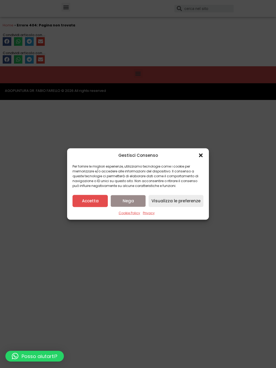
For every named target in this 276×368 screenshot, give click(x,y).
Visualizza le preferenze (176, 201)
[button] (200, 155)
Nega (128, 201)
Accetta (90, 201)
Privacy (149, 212)
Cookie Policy (129, 212)
